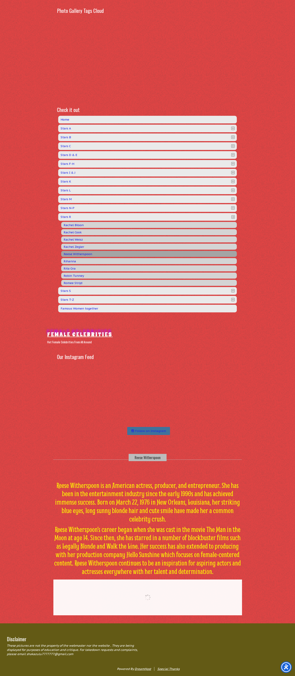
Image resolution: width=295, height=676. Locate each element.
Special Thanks (168, 669)
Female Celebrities (80, 334)
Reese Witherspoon (148, 457)
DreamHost (143, 669)
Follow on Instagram (150, 431)
